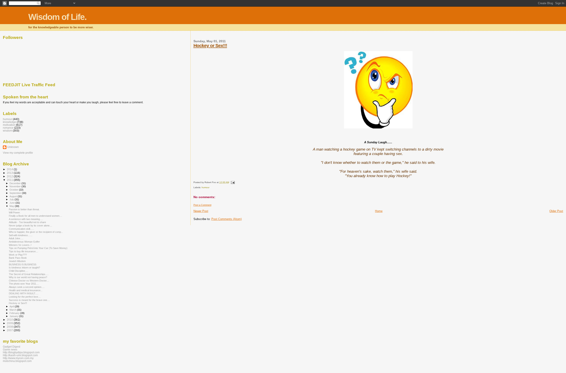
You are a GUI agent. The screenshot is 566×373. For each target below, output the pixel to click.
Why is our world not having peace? (28, 277)
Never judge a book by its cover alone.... (30, 225)
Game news (10, 349)
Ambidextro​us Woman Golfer (24, 241)
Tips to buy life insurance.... (23, 251)
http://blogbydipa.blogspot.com (21, 352)
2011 (10, 179)
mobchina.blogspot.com (17, 361)
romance (8, 127)
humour (205, 187)
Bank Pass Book (18, 257)
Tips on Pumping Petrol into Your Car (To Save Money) (38, 248)
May (12, 206)
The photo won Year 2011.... (24, 283)
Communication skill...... (21, 229)
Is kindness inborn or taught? (24, 267)
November (15, 186)
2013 (10, 172)
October (14, 189)
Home (378, 211)
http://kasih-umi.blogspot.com (20, 355)
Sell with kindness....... (21, 235)
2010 (10, 319)
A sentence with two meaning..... (26, 219)
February (15, 313)
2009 (10, 323)
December (15, 183)
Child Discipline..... (18, 271)
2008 (10, 326)
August (14, 196)
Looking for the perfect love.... (25, 296)
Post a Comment (202, 205)
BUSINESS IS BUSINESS (22, 264)
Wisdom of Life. (57, 17)
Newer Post (200, 211)
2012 (10, 176)
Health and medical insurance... (25, 290)
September (16, 193)
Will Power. (14, 212)
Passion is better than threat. (24, 209)
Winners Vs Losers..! (20, 245)
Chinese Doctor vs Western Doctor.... (29, 280)
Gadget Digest (11, 346)
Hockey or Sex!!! (210, 45)
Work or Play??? (18, 254)
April (12, 306)
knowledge (9, 122)
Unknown (13, 147)
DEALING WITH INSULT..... (23, 293)
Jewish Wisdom (17, 261)
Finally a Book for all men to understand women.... (35, 215)
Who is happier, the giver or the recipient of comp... (36, 232)
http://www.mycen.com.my (18, 358)
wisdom (7, 130)
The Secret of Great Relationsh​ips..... (29, 274)
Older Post (556, 211)
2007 (10, 330)
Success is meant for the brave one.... (29, 300)
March (13, 309)
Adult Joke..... (16, 238)
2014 (10, 169)
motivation (9, 124)
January (14, 316)
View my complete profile (18, 152)
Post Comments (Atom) (226, 219)
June (12, 202)
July (12, 199)
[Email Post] (232, 182)
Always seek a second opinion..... (27, 287)
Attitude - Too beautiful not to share (27, 222)
